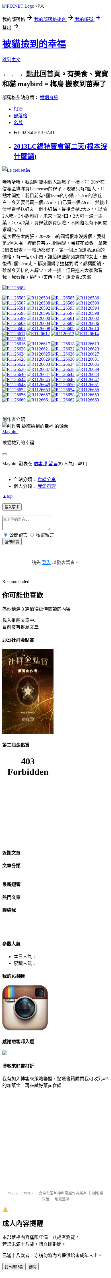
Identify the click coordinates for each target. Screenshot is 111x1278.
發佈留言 (12, 542)
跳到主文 (11, 59)
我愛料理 (47, 486)
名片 (18, 122)
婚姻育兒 (49, 97)
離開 (32, 1267)
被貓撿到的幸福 (34, 44)
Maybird (10, 431)
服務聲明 (62, 1199)
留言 (52, 463)
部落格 (20, 115)
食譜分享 (47, 479)
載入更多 (12, 507)
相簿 (18, 109)
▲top (7, 496)
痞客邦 (40, 463)
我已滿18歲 (14, 1267)
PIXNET (26, 1193)
